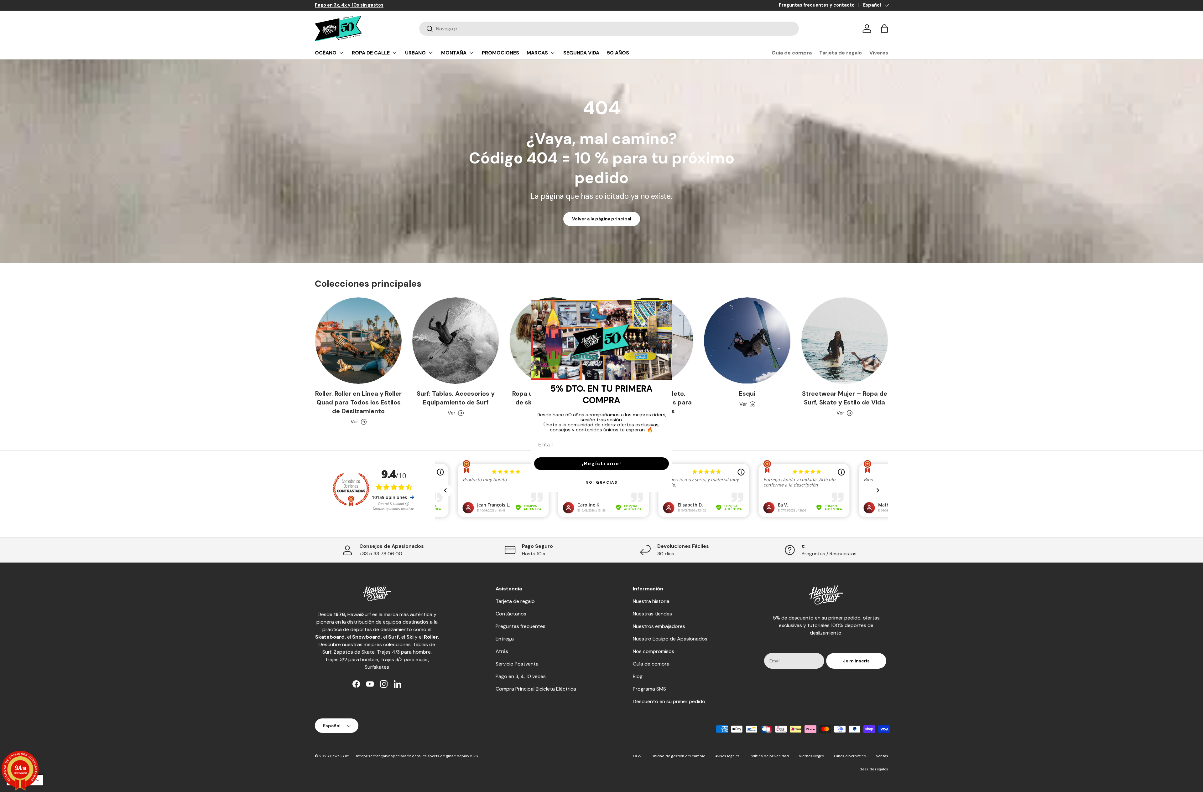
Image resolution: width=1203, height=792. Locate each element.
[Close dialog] (665, 307)
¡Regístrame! (601, 463)
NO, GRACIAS (601, 482)
